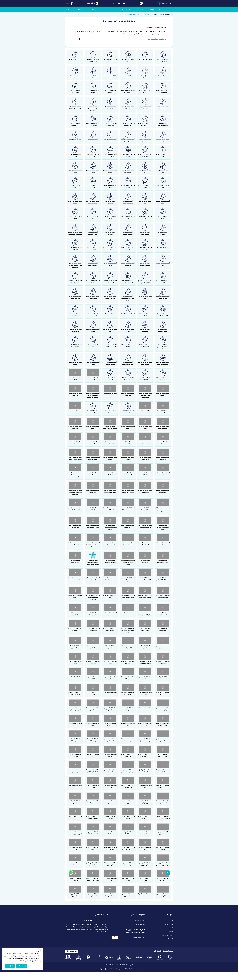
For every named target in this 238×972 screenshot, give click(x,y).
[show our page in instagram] (116, 4)
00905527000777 (140, 921)
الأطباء (171, 928)
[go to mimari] (68, 957)
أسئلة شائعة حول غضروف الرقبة (138, 14)
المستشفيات (169, 924)
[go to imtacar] (139, 957)
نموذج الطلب (101, 969)
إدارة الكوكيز (22, 966)
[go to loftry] (88, 957)
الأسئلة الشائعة (157, 14)
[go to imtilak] (119, 957)
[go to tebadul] (129, 957)
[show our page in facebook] (121, 4)
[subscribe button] (115, 937)
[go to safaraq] (99, 957)
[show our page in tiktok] (114, 4)
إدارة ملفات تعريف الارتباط (113, 969)
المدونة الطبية (124, 9)
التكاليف (171, 931)
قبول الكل (10, 966)
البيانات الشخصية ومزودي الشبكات (131, 969)
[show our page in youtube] (124, 4)
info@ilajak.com (140, 924)
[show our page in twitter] (119, 4)
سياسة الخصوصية (168, 935)
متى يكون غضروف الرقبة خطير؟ (156, 27)
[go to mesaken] (78, 957)
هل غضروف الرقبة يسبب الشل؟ (156, 39)
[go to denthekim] (109, 957)
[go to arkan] (160, 957)
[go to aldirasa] (150, 957)
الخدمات (139, 9)
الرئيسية (167, 14)
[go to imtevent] (170, 957)
